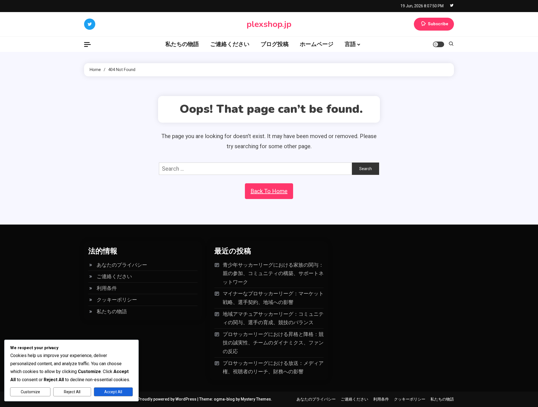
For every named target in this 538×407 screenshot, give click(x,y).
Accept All (113, 392)
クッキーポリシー (117, 300)
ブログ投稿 (275, 44)
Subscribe (438, 23)
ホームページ (316, 44)
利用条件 (107, 288)
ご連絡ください (229, 44)
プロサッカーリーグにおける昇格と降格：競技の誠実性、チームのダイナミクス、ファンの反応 (273, 342)
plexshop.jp (269, 24)
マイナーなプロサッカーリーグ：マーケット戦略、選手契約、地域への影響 (273, 298)
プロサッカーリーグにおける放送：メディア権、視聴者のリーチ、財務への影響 (273, 367)
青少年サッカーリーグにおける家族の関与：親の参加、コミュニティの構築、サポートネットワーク (273, 273)
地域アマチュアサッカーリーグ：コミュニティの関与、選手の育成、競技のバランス (273, 318)
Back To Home (269, 191)
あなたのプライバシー (122, 265)
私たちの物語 (182, 44)
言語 (350, 44)
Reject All (72, 392)
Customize (30, 392)
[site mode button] (438, 44)
